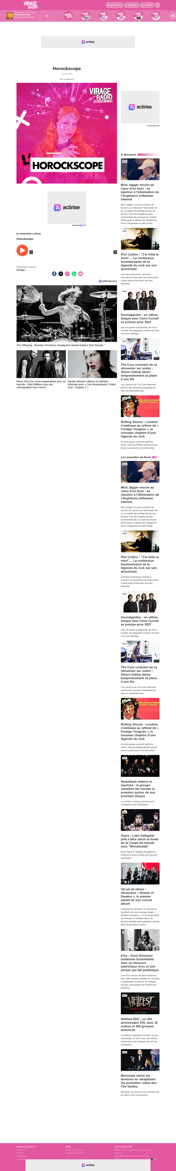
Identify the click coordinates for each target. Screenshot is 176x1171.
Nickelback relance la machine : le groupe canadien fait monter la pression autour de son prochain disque (138, 789)
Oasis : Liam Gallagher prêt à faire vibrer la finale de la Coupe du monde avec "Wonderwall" (139, 841)
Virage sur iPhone (74, 1150)
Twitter (19, 1153)
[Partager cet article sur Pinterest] (67, 275)
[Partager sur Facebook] (54, 275)
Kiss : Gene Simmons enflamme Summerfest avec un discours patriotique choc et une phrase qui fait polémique (140, 963)
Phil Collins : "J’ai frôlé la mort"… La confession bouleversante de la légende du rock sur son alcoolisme (139, 262)
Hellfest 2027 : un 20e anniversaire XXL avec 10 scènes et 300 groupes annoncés (139, 1024)
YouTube (20, 1159)
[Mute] (47, 16)
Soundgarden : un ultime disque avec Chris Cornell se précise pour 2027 (140, 318)
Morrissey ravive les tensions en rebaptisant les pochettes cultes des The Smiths (139, 1081)
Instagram (21, 1156)
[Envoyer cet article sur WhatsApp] (73, 275)
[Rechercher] (157, 5)
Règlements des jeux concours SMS (131, 1156)
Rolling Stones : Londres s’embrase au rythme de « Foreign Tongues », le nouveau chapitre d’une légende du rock (140, 429)
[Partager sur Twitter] (60, 275)
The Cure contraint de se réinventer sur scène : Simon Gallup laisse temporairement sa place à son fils (139, 372)
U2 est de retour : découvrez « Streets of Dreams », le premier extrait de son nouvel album (137, 896)
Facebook (21, 1150)
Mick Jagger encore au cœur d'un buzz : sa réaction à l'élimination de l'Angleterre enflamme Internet (140, 192)
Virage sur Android (74, 1153)
